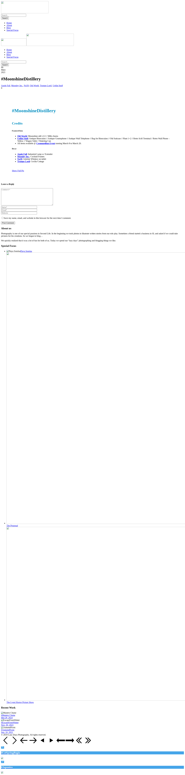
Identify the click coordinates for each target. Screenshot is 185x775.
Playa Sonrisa (26, 251)
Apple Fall (5, 85)
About (9, 25)
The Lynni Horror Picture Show (20, 702)
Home (9, 23)
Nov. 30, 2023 (7, 725)
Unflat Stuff (58, 85)
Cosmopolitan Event (45, 143)
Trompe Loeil (46, 85)
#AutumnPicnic (7, 730)
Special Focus (12, 30)
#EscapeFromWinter (10, 722)
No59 (26, 85)
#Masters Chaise (8, 715)
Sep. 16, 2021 (7, 732)
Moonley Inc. (17, 85)
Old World (34, 85)
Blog (9, 28)
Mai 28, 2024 (7, 718)
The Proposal (12, 525)
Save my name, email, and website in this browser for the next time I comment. (37, 218)
